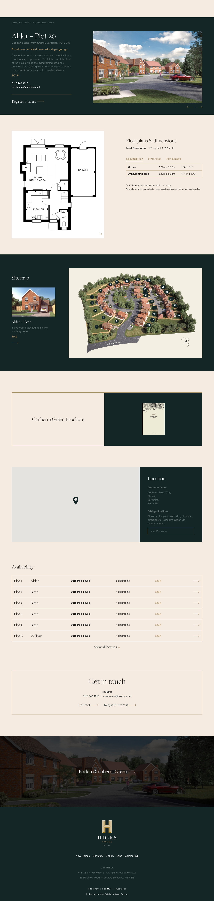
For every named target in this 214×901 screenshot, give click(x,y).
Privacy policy (120, 889)
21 (179, 315)
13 (145, 289)
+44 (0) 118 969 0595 (90, 872)
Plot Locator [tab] (173, 159)
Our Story (97, 855)
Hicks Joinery (93, 889)
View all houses (105, 646)
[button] (153, 419)
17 (154, 307)
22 (175, 305)
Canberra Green (39, 23)
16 (152, 301)
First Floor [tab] (154, 159)
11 (138, 279)
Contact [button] (84, 704)
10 (127, 281)
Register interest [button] (24, 101)
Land (119, 855)
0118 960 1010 (20, 83)
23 (171, 298)
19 (152, 320)
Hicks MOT (106, 889)
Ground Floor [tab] (134, 159)
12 (149, 280)
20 (148, 325)
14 (145, 292)
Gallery (110, 855)
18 (154, 314)
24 (167, 292)
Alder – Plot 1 (21, 321)
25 (163, 287)
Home (14, 23)
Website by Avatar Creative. (116, 894)
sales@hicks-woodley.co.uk (121, 872)
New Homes (24, 23)
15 (146, 295)
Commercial (131, 855)
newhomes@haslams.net (26, 87)
